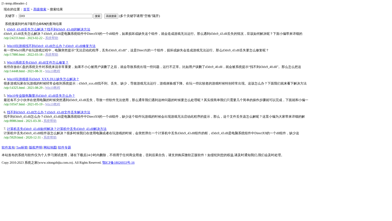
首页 (26, 9)
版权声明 (35, 147)
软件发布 (8, 147)
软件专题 (64, 147)
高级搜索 (39, 9)
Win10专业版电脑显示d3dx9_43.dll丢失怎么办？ (41, 95)
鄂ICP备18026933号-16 (118, 162)
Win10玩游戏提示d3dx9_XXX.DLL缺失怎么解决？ (43, 79)
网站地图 (50, 147)
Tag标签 (22, 147)
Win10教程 (52, 71)
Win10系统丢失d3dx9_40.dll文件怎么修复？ (38, 62)
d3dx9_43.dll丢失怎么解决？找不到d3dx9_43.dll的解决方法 (48, 29)
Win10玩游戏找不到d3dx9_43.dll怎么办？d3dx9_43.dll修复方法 (51, 46)
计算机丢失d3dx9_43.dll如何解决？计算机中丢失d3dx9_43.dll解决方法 (57, 129)
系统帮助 (51, 38)
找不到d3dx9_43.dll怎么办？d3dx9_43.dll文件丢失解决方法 (48, 112)
